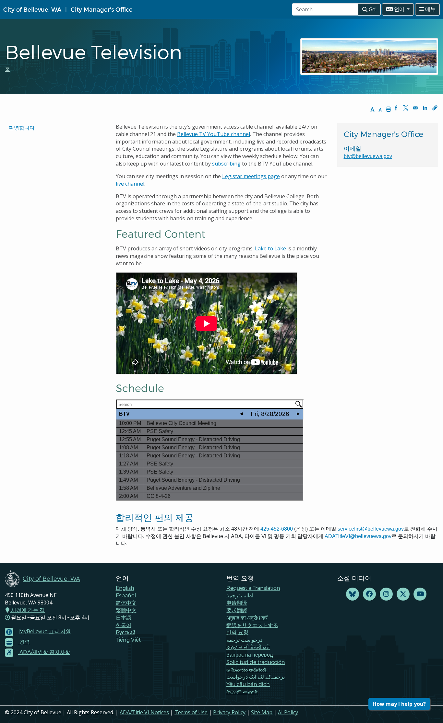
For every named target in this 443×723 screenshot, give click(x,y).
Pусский (125, 632)
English (125, 588)
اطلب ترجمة (239, 595)
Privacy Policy (229, 712)
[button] (434, 107)
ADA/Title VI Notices (144, 712)
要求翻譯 (236, 610)
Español (126, 595)
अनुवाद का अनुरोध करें (247, 617)
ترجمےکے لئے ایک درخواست (255, 676)
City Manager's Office (102, 9)
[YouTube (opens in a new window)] (419, 594)
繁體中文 (126, 610)
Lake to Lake (270, 248)
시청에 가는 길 (27, 610)
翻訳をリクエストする (252, 625)
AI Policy (288, 712)
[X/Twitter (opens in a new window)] (403, 594)
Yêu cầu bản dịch (248, 684)
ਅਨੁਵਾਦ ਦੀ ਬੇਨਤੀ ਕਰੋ (248, 647)
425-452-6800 (276, 529)
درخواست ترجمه (244, 640)
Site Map (261, 712)
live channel (130, 183)
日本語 (123, 617)
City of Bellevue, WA (32, 9)
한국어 (123, 625)
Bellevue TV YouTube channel (213, 134)
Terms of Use (191, 712)
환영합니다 (22, 127)
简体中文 (126, 603)
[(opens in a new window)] (352, 594)
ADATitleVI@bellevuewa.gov (358, 536)
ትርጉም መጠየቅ (242, 691)
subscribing (226, 163)
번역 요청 (237, 632)
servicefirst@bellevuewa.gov (371, 529)
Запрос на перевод (249, 654)
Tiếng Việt (128, 640)
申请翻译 (236, 603)
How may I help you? (399, 703)
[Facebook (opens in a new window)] (369, 594)
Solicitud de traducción (255, 662)
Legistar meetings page (251, 176)
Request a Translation (253, 588)
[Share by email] (415, 107)
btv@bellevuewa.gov (368, 156)
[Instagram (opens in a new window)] (386, 594)
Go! (372, 9)
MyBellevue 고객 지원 (45, 631)
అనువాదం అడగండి (246, 669)
